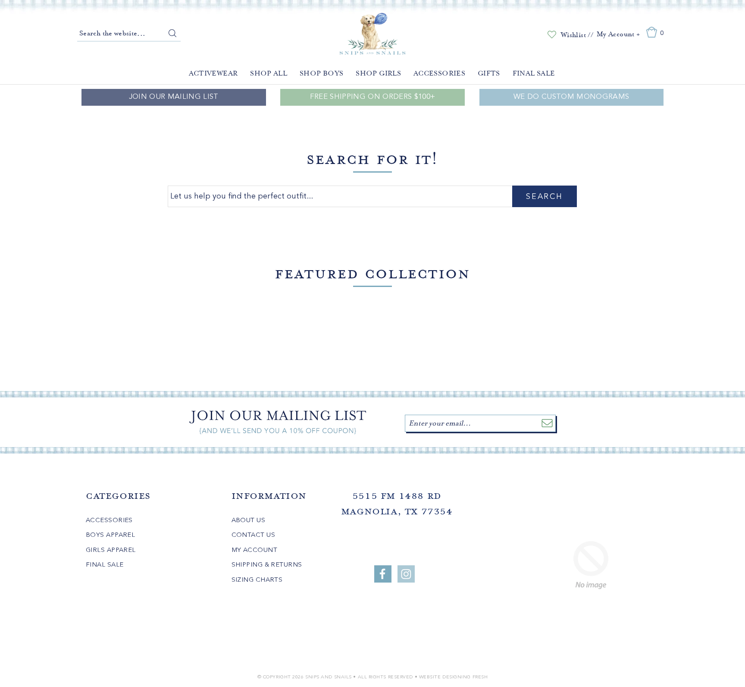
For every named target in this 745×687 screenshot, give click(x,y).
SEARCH (544, 197)
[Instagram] (406, 574)
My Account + (618, 34)
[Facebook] (382, 574)
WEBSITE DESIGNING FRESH (453, 677)
